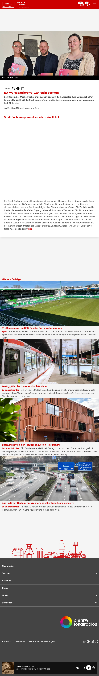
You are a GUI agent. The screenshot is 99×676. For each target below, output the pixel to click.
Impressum (6, 641)
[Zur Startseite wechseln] (8, 4)
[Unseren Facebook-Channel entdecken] (92, 641)
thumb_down (84, 667)
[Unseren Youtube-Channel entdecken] (88, 641)
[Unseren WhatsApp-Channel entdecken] (84, 641)
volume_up (77, 668)
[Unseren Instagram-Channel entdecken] (96, 641)
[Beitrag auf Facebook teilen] (17, 88)
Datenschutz (21, 641)
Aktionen (6, 580)
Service (6, 573)
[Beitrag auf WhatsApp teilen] (13, 88)
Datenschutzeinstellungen (42, 641)
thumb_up (93, 667)
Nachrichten (8, 566)
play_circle (89, 668)
